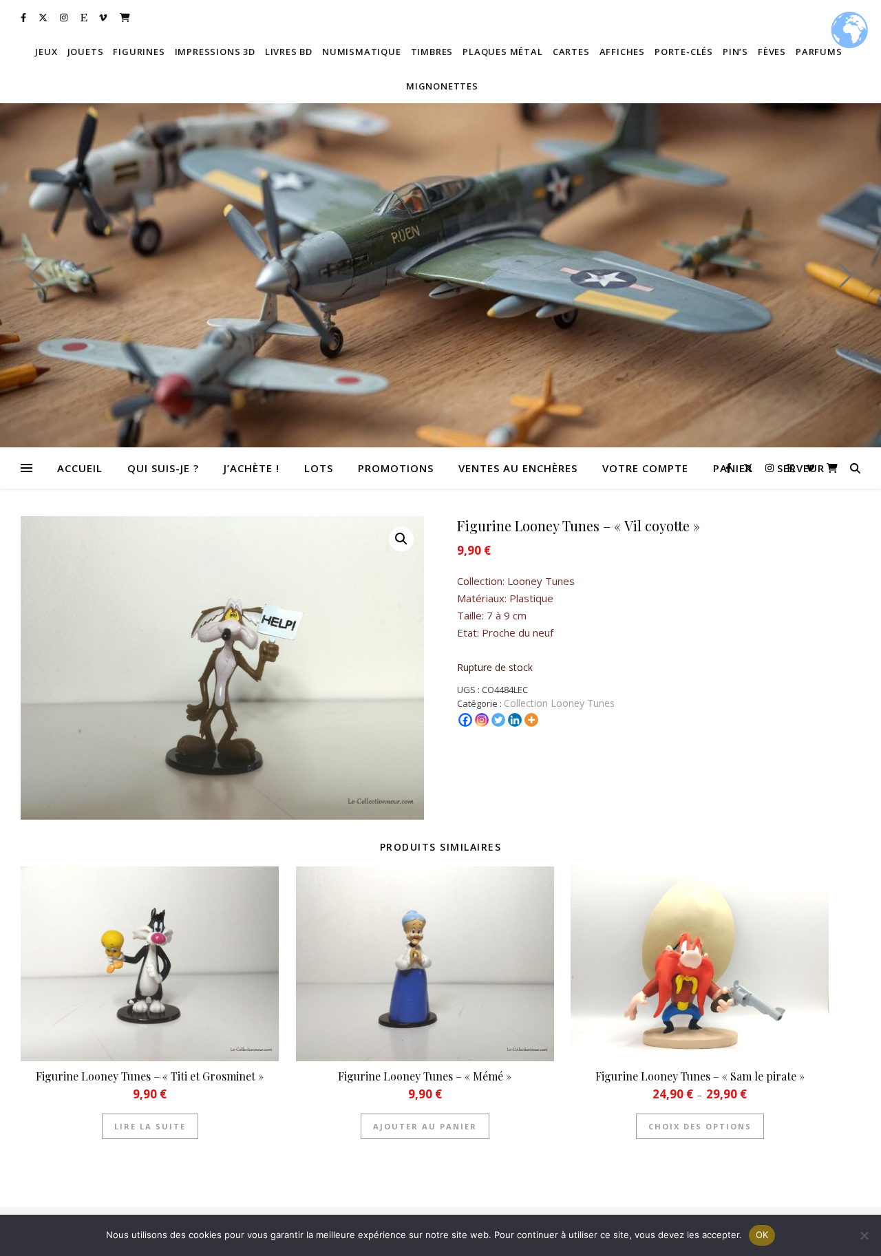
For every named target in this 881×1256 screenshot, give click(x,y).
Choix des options (700, 1126)
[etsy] (85, 17)
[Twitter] (498, 720)
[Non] (864, 1235)
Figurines (138, 51)
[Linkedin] (515, 720)
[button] (401, 538)
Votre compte (645, 468)
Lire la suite (150, 1126)
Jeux (46, 51)
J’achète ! (251, 468)
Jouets (85, 51)
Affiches (622, 51)
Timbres (432, 51)
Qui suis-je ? (163, 468)
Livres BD (288, 51)
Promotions (396, 468)
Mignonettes (442, 86)
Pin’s (735, 51)
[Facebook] (465, 720)
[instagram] (65, 17)
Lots (318, 468)
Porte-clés (684, 51)
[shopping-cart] (125, 17)
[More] (531, 720)
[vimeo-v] (104, 17)
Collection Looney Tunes (559, 703)
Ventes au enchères (517, 468)
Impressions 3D (215, 51)
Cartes (571, 51)
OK (762, 1234)
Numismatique (361, 51)
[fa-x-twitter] (44, 17)
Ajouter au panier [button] (425, 1126)
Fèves (772, 51)
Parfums (819, 51)
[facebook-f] (24, 17)
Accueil (80, 468)
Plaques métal (502, 51)
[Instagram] (482, 720)
